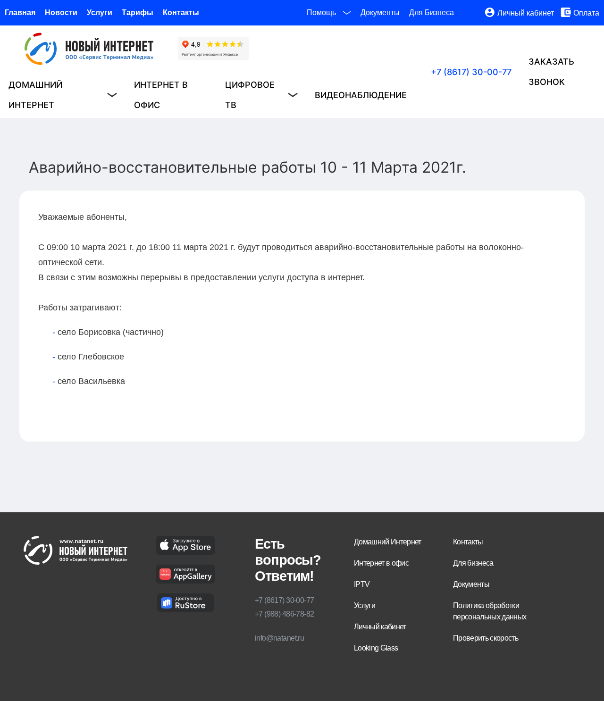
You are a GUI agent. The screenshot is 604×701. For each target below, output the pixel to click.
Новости (61, 12)
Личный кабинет (525, 13)
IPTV (361, 584)
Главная (20, 12)
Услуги (99, 12)
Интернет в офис (161, 95)
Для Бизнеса (431, 12)
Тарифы (137, 12)
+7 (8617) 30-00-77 (471, 72)
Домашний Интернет (387, 542)
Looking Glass (376, 648)
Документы (380, 12)
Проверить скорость (485, 638)
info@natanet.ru (279, 638)
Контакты (181, 12)
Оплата (586, 13)
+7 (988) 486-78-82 (284, 614)
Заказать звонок (551, 72)
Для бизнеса (473, 563)
